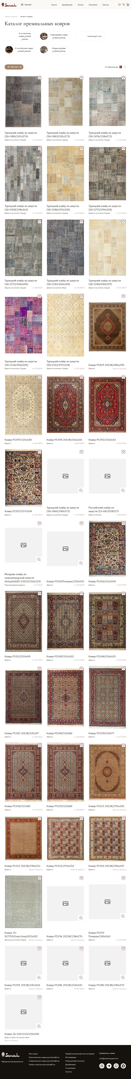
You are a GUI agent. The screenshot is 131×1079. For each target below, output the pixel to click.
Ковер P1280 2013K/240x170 (106, 985)
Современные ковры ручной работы (44, 1061)
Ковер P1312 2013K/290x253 (22, 866)
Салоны (105, 5)
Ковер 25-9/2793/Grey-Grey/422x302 (21, 934)
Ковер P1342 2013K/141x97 (22, 733)
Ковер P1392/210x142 (102, 439)
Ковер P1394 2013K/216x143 (64, 439)
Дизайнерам (67, 5)
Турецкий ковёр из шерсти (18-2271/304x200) (21, 282)
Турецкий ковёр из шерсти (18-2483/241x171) (63, 134)
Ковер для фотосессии (74, 1061)
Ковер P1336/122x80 (17, 806)
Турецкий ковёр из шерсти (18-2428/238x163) (21, 207)
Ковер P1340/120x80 (59, 733)
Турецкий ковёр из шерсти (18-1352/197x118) (63, 363)
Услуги (54, 5)
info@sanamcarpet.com (108, 1058)
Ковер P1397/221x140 (18, 439)
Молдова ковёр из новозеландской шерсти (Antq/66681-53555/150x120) (23, 577)
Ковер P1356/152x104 (102, 581)
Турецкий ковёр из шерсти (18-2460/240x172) (63, 509)
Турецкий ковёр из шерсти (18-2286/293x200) (63, 207)
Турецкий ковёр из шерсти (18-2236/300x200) (21, 363)
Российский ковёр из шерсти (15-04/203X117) (104, 509)
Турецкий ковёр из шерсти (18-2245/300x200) (63, 282)
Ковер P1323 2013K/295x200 (106, 806)
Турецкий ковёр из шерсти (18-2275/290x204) (105, 207)
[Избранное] (119, 4)
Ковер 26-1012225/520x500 (22, 1034)
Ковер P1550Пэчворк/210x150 (65, 581)
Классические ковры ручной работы (44, 1057)
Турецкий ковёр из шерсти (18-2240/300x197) (105, 282)
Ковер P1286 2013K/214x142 (64, 985)
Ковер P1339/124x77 (101, 733)
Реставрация (70, 1057)
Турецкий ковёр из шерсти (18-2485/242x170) (21, 134)
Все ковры (33, 1054)
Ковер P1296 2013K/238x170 (64, 936)
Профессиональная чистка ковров (79, 1054)
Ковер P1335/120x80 (59, 806)
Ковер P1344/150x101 (102, 656)
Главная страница (11, 16)
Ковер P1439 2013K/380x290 (106, 365)
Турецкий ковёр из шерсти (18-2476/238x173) (105, 134)
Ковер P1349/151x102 (60, 656)
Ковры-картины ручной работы (42, 1064)
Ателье (81, 5)
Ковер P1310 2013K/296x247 (106, 866)
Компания (93, 5)
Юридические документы (12, 1061)
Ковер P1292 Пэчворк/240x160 (99, 934)
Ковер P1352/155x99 (17, 656)
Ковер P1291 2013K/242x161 (22, 985)
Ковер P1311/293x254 (60, 866)
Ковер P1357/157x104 (18, 511)
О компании (70, 1068)
